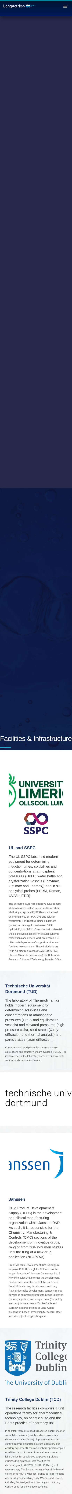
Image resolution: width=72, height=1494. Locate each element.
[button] (65, 6)
